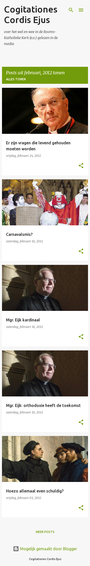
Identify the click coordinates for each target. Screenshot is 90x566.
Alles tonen (16, 79)
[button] (81, 166)
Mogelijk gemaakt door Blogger (48, 548)
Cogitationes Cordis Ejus (31, 14)
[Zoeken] (71, 10)
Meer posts (45, 531)
